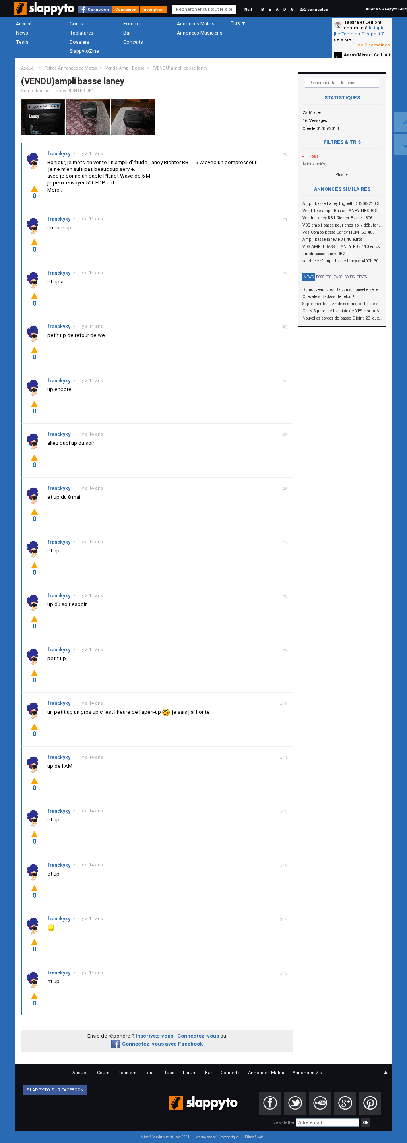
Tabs (338, 277)
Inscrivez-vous (154, 1036)
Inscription (153, 9)
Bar (127, 33)
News (22, 33)
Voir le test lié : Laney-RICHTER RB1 (57, 90)
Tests (22, 42)
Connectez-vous (198, 1036)
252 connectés (313, 9)
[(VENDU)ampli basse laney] (43, 117)
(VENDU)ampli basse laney (180, 68)
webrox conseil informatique (217, 1137)
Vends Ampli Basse (124, 68)
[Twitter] (295, 1103)
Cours (76, 24)
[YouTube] (320, 1103)
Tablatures (81, 33)
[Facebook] (270, 1103)
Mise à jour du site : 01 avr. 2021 (165, 1137)
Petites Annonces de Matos (70, 68)
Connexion (98, 9)
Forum (130, 24)
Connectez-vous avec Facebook (162, 1044)
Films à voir (254, 1137)
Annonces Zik (307, 1072)
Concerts (133, 42)
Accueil (23, 24)
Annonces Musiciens (200, 33)
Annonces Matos (196, 24)
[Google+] (345, 1103)
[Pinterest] (370, 1103)
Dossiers (79, 42)
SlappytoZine (84, 51)
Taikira (351, 22)
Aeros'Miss (356, 55)
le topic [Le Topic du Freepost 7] (359, 30)
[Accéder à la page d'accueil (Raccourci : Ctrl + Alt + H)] (45, 12)
